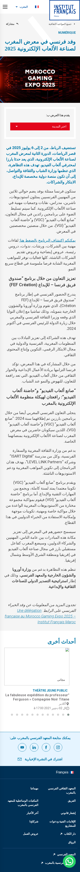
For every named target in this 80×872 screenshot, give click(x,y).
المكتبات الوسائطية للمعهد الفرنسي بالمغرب (23, 802)
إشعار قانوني (68, 813)
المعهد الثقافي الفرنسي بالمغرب (62, 790)
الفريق (72, 800)
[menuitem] (37, 7)
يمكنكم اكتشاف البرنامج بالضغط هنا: (47, 240)
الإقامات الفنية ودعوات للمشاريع (62, 823)
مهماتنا (34, 788)
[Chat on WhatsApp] (69, 861)
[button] (68, 715)
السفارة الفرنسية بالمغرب (60, 862)
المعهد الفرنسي (66, 854)
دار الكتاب (70, 833)
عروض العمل (30, 833)
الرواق (72, 842)
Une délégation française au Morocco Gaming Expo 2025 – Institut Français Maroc (40, 616)
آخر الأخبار (32, 813)
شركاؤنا (33, 821)
